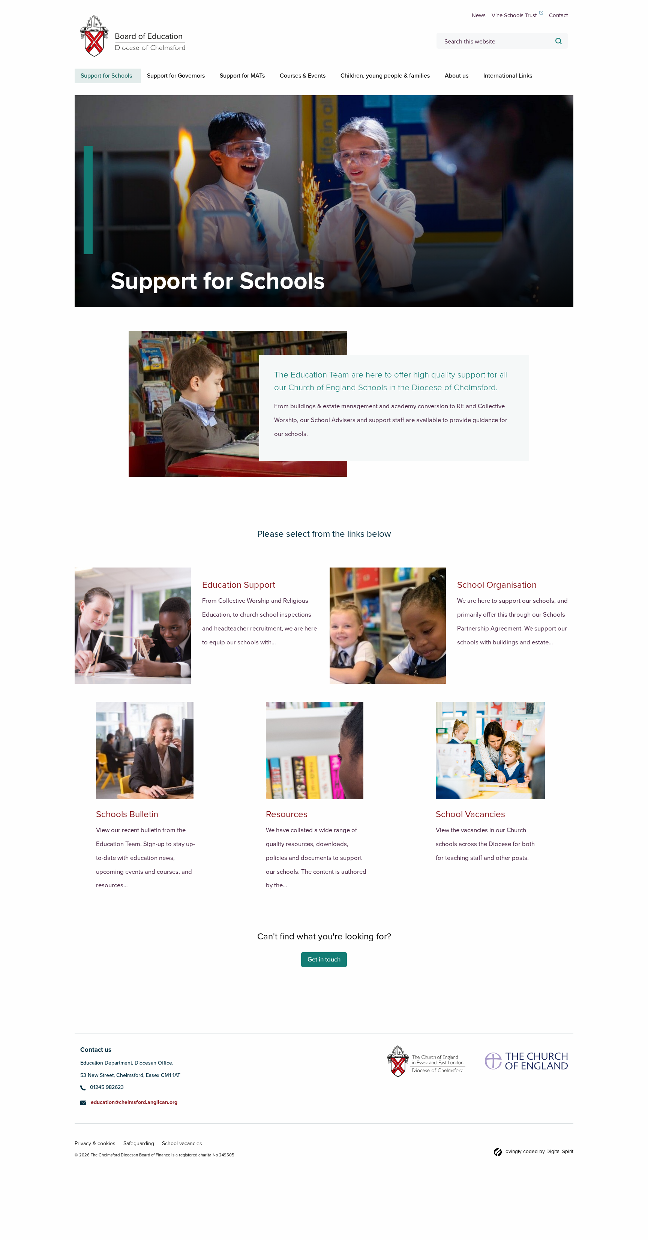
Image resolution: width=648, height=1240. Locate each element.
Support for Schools (109, 75)
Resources (287, 828)
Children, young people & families (412, 75)
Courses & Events (323, 75)
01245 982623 (107, 1101)
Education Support (238, 599)
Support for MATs (257, 75)
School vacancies (171, 1157)
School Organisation (497, 599)
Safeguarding (132, 1157)
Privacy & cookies (93, 1157)
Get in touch (324, 974)
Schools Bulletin (127, 828)
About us (489, 75)
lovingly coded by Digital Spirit (545, 1166)
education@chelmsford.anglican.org (134, 1116)
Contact (558, 15)
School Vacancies (470, 828)
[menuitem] (111, 76)
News (479, 15)
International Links (108, 90)
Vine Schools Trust (514, 15)
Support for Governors (185, 75)
